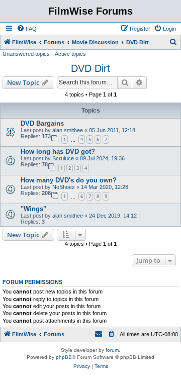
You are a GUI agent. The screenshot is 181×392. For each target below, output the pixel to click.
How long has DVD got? (58, 151)
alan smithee (67, 130)
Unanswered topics (26, 54)
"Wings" (33, 209)
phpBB (64, 357)
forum (112, 350)
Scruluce (63, 158)
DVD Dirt (90, 68)
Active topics (70, 54)
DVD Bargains (42, 123)
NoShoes (63, 187)
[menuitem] (27, 29)
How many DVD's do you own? (69, 180)
